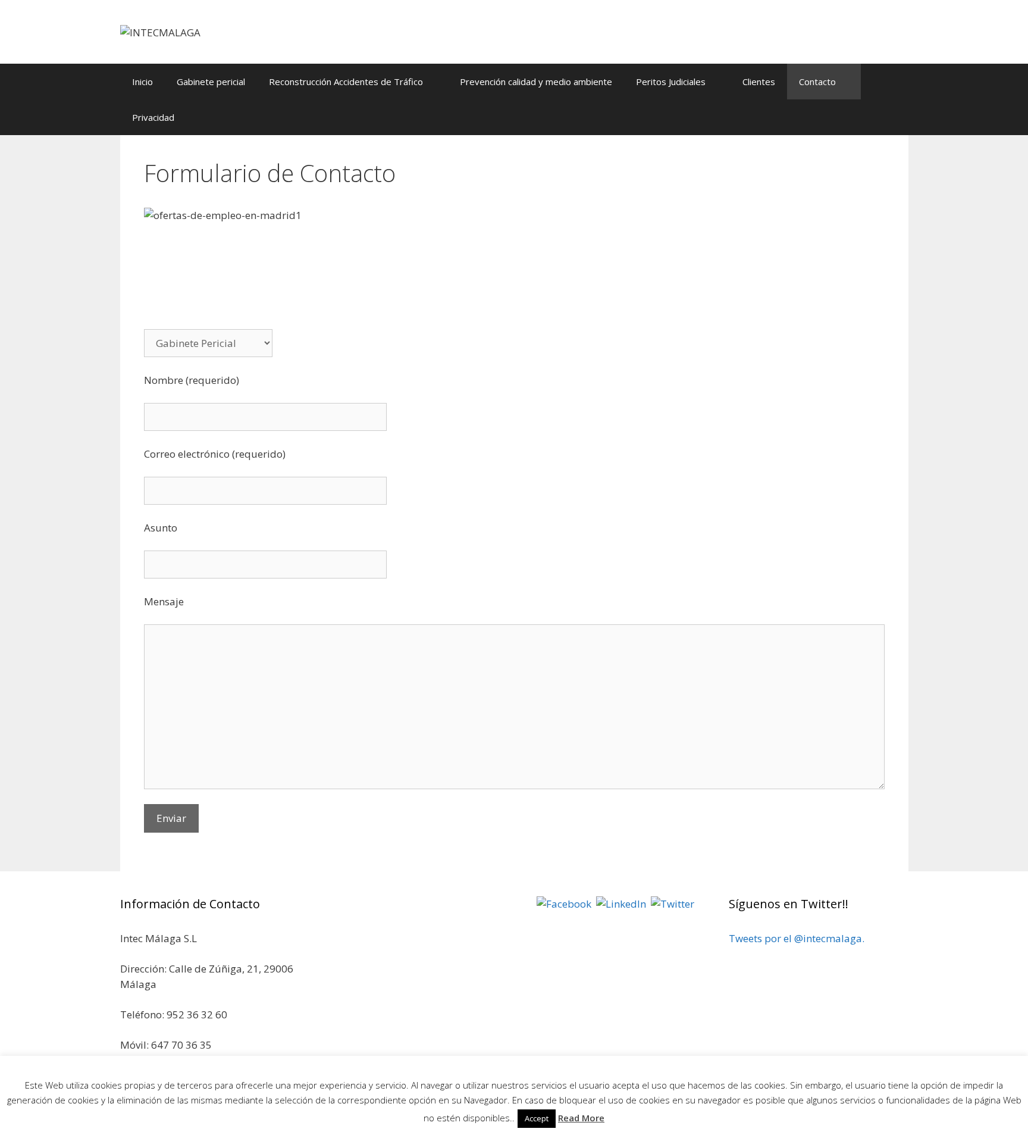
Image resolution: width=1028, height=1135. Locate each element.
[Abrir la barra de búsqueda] (890, 117)
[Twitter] (672, 903)
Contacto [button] (817, 81)
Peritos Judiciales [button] (671, 81)
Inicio (142, 81)
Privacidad (153, 117)
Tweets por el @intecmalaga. (796, 938)
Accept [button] (537, 1118)
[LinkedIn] (621, 903)
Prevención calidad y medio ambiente (536, 81)
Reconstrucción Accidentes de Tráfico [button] (346, 81)
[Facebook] (564, 903)
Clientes (758, 81)
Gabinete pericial (211, 81)
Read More (581, 1118)
